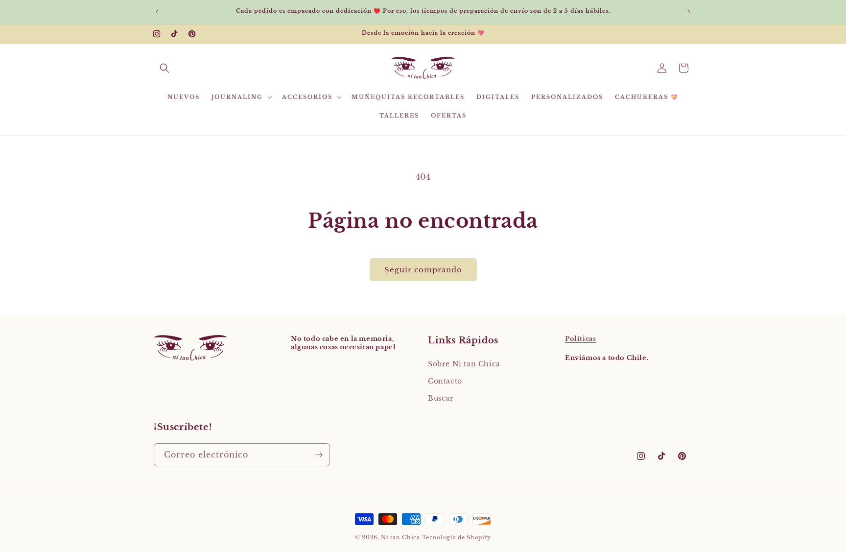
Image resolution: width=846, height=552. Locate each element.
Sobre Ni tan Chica (464, 364)
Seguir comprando (423, 269)
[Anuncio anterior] (157, 11)
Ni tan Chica (400, 537)
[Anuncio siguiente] (689, 11)
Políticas (580, 339)
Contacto (445, 381)
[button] (164, 68)
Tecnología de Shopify (457, 537)
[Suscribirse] (318, 454)
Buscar (441, 398)
